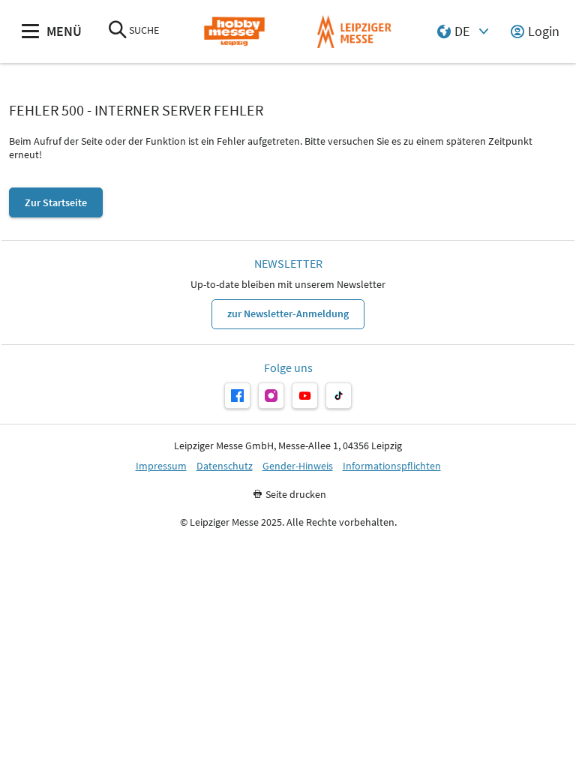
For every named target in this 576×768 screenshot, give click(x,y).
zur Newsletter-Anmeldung (288, 313)
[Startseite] (234, 32)
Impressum (161, 466)
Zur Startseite (56, 202)
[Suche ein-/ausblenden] (118, 31)
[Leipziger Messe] (354, 32)
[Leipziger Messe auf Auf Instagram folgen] (271, 395)
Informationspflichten (392, 466)
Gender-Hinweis (297, 466)
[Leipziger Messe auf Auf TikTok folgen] (339, 395)
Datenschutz (224, 466)
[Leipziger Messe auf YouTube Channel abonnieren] (305, 395)
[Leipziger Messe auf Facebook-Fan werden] (237, 395)
